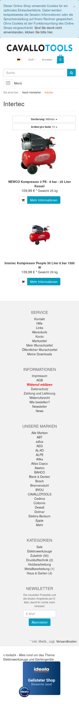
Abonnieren (40, 622)
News (39, 411)
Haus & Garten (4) (39, 573)
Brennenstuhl (39, 485)
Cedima (39, 498)
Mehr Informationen (43, 200)
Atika (39, 459)
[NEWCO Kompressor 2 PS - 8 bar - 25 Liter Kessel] (39, 153)
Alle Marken (39, 433)
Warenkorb (39, 332)
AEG (39, 446)
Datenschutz (39, 389)
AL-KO (39, 450)
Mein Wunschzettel (39, 345)
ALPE (39, 454)
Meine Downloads (39, 354)
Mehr (39, 525)
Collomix (39, 503)
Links (39, 327)
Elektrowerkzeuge (39, 551)
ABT (40, 437)
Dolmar (39, 511)
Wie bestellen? (39, 402)
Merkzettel (39, 341)
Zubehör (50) (39, 555)
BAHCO (39, 472)
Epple (39, 520)
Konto (40, 336)
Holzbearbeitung (39, 564)
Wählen (43, 119)
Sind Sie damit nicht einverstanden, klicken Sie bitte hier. (33, 29)
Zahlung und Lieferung (39, 393)
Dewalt (39, 507)
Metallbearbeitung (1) (39, 568)
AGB (39, 380)
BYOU (40, 490)
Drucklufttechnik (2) (39, 560)
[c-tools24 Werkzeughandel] (39, 47)
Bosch (39, 481)
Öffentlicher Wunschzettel (39, 349)
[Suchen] (71, 72)
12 (43, 127)
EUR (31, 59)
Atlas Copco (39, 463)
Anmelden (47, 59)
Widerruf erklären (39, 384)
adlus (39, 441)
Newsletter (39, 406)
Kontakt (39, 319)
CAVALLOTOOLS (39, 494)
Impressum (39, 375)
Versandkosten (66, 641)
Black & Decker (39, 476)
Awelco (40, 468)
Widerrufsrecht (39, 397)
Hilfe (39, 323)
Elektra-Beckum (39, 516)
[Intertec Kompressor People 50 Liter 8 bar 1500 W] (39, 235)
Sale (39, 547)
